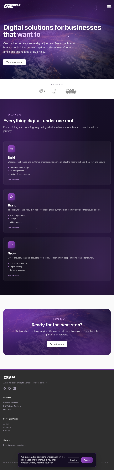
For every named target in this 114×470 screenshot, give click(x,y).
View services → (14, 62)
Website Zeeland (10, 403)
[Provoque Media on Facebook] (4, 388)
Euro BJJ (7, 409)
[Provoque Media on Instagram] (9, 388)
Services (7, 427)
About (5, 424)
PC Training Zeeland (12, 406)
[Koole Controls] (71, 91)
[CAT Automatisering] (41, 91)
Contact (6, 430)
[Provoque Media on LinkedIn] (14, 388)
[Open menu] (109, 6)
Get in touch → (57, 344)
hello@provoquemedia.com (15, 445)
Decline (73, 460)
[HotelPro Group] (55, 91)
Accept (87, 460)
